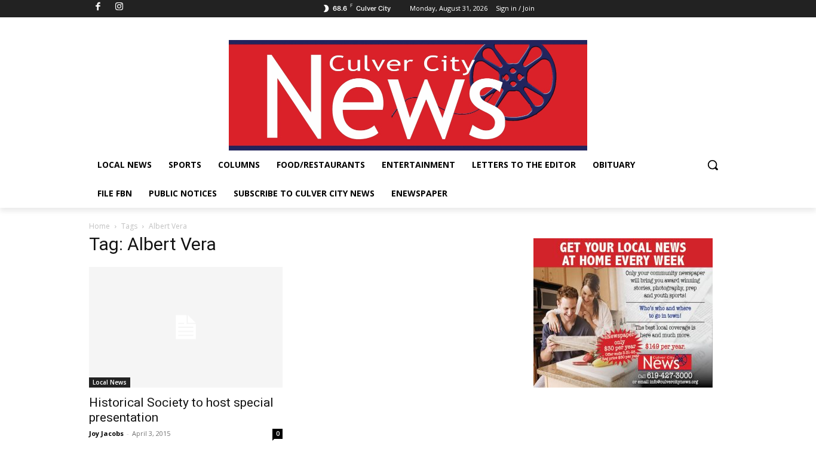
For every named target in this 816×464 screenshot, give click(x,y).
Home (99, 226)
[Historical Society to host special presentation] (186, 327)
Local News (110, 382)
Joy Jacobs (106, 433)
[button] (712, 164)
